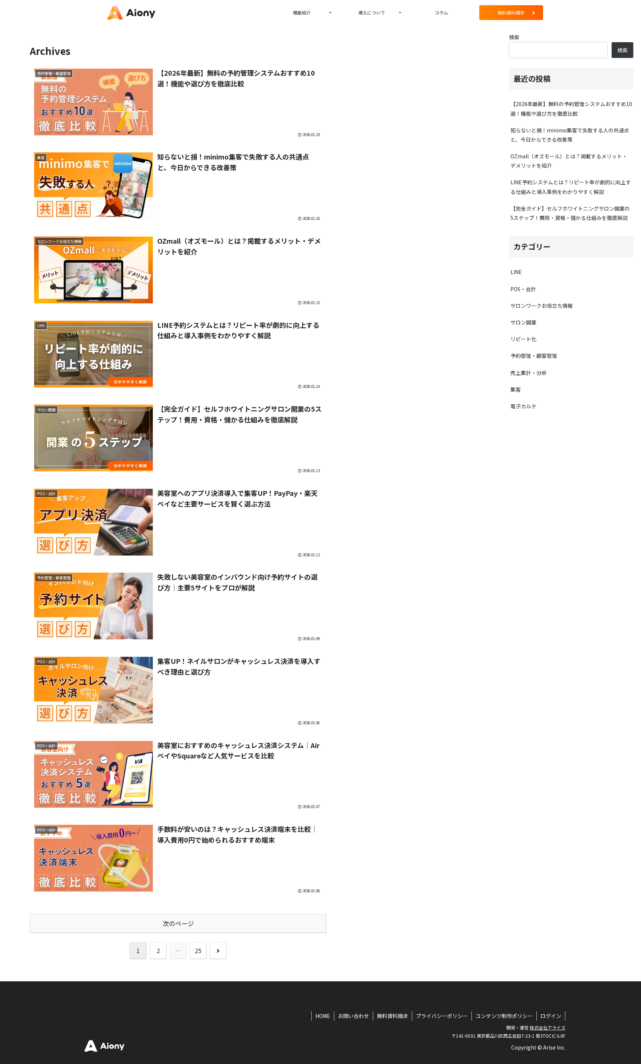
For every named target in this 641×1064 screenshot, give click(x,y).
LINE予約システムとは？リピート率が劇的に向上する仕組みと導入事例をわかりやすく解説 (570, 186)
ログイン (550, 1015)
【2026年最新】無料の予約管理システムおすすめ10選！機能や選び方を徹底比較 (571, 108)
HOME (322, 1015)
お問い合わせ (353, 1015)
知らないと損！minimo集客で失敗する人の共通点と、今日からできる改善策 (569, 134)
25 (198, 950)
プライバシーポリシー (442, 1015)
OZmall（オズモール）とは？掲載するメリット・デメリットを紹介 (568, 160)
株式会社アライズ (547, 1027)
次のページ (178, 923)
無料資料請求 (392, 1015)
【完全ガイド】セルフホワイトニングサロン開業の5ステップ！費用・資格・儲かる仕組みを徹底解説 (570, 213)
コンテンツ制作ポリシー (504, 1015)
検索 (514, 37)
